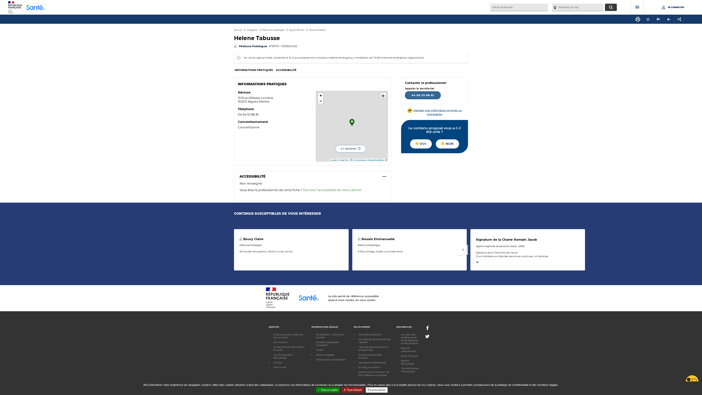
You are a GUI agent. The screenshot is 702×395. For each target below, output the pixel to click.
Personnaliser (377, 390)
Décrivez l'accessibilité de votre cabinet (332, 190)
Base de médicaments (408, 349)
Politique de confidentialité (331, 359)
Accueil (238, 29)
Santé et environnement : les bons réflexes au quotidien (374, 373)
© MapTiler (344, 160)
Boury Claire (252, 239)
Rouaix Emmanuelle (378, 239)
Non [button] (449, 144)
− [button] (321, 101)
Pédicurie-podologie (273, 29)
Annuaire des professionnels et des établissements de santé (409, 339)
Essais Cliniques (409, 356)
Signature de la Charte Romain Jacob (506, 239)
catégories (252, 29)
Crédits (320, 350)
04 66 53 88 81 (423, 95)
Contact (277, 362)
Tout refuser (354, 390)
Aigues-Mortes (296, 29)
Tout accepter (329, 390)
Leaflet (334, 160)
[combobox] (519, 7)
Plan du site (279, 367)
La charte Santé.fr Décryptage (283, 356)
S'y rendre (348, 148)
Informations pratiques (254, 70)
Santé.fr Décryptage (407, 362)
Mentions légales (325, 354)
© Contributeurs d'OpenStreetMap (368, 160)
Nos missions (280, 342)
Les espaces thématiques (372, 362)
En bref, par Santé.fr (369, 367)
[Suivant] (463, 250)
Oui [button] (422, 144)
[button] (383, 95)
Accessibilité (286, 70)
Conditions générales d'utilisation (327, 344)
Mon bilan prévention (370, 334)
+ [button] (321, 95)
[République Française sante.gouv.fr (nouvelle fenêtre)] (277, 307)
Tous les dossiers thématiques (410, 370)
